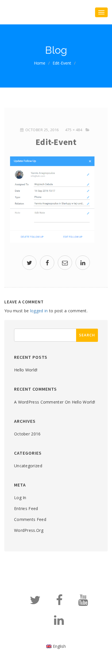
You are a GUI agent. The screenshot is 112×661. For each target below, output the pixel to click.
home (39, 63)
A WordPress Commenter (38, 402)
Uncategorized (28, 465)
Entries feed (26, 508)
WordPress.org (28, 530)
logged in (39, 310)
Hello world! (26, 370)
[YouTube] (83, 602)
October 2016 (27, 434)
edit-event (62, 63)
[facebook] (47, 263)
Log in (20, 497)
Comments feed (30, 519)
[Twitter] (35, 602)
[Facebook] (59, 602)
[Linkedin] (59, 622)
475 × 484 (73, 129)
